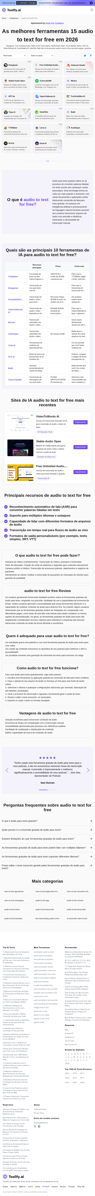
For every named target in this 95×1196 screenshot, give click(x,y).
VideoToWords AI (47, 416)
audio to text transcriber (76, 909)
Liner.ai (11, 345)
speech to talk (39, 1022)
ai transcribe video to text (77, 919)
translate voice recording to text (45, 992)
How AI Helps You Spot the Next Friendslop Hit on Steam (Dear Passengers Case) (76, 994)
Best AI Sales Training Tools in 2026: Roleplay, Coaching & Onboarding (78, 1018)
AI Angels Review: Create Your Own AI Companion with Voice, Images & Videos (78, 1003)
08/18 (75, 1073)
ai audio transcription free (43, 985)
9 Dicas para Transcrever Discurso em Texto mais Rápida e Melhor (15, 1000)
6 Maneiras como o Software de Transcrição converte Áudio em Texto (16, 1043)
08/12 (75, 1078)
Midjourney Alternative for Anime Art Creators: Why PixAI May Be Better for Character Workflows (78, 954)
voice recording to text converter (45, 989)
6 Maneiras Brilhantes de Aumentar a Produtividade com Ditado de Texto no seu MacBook (16, 1036)
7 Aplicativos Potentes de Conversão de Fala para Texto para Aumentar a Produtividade (16, 960)
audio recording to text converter (46, 1000)
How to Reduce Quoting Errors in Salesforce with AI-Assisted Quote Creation (77, 980)
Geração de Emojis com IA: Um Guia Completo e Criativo (16, 1163)
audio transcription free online (45, 974)
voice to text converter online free (80, 891)
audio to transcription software (45, 978)
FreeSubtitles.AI (16, 299)
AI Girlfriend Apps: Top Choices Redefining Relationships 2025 (76, 973)
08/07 (75, 1082)
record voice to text (41, 996)
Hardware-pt (69, 1037)
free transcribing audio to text (47, 919)
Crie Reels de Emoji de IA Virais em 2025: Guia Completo (16, 1145)
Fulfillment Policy (40, 1109)
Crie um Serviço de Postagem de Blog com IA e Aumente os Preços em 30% (15, 1131)
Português (45, 1186)
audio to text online (12, 909)
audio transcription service (43, 967)
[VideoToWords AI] (20, 423)
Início (4, 18)
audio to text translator (13, 919)
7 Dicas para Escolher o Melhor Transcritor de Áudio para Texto (14, 1015)
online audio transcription (43, 955)
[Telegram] (39, 1126)
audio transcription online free (45, 970)
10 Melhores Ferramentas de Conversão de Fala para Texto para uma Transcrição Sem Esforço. (16, 968)
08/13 (67, 1078)
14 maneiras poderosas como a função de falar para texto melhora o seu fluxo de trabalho (16, 1065)
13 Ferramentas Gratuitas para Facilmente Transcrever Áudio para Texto (16, 976)
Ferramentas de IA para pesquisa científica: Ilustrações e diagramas (15, 1139)
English (5, 1186)
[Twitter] (35, 1126)
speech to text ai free (41, 1018)
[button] (6, 770)
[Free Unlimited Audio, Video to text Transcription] (20, 472)
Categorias (13, 18)
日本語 (37, 1186)
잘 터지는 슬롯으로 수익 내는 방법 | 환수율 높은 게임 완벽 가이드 (78, 961)
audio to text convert (75, 900)
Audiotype (13, 334)
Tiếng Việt (80, 1186)
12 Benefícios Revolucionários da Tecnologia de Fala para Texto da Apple (15, 1081)
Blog (66, 1029)
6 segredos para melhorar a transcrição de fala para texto (13, 1029)
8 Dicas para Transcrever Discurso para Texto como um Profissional (15, 1049)
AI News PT (69, 1033)
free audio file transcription (43, 959)
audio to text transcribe (44, 909)
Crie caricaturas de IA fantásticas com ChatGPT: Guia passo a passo (15, 1169)
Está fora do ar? (71, 1044)
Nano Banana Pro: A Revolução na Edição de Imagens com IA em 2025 (16, 1118)
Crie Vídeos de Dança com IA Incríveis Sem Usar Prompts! (13, 1124)
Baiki (10, 368)
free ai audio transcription (43, 963)
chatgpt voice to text (41, 1007)
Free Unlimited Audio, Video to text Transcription (52, 466)
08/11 (82, 1078)
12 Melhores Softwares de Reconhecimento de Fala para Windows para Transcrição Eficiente (16, 1073)
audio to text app (42, 900)
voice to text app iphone (14, 891)
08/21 (67, 1073)
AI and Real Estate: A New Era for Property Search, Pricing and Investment (77, 1011)
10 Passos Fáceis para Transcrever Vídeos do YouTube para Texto (16, 1097)
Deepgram (13, 288)
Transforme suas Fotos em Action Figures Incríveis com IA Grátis (15, 1157)
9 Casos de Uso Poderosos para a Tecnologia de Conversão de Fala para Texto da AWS (15, 1090)
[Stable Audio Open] (20, 448)
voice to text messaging (14, 900)
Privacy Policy (39, 1113)
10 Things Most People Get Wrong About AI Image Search (77, 967)
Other (67, 1063)
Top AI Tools (69, 1041)
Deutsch (63, 1186)
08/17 (82, 1073)
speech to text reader (41, 1015)
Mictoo (11, 322)
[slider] (47, 757)
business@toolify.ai (41, 1122)
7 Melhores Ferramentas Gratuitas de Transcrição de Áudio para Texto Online (16, 993)
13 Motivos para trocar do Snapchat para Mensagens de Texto (16, 953)
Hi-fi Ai (11, 357)
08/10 (67, 1082)
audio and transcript (41, 981)
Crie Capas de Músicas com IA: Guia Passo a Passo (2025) (16, 1151)
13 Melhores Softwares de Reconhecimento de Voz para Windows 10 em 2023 (13, 1007)
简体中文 (13, 1186)
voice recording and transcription (46, 1004)
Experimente (80, 422)
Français (71, 1186)
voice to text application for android (48, 891)
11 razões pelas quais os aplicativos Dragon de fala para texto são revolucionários (16, 1022)
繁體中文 (22, 1186)
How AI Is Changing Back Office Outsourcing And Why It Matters (76, 987)
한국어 (30, 1186)
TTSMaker (13, 276)
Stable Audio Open (48, 441)
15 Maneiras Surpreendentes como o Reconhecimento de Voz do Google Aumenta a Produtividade (16, 985)
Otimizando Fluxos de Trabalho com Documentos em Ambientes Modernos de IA (16, 1111)
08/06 (82, 1082)
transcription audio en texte (44, 952)
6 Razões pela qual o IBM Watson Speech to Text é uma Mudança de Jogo (15, 1056)
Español (55, 1186)
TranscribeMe (15, 380)
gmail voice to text (40, 1011)
